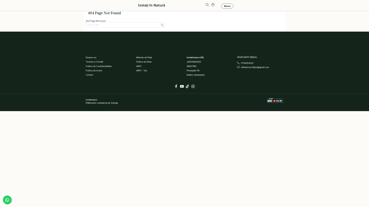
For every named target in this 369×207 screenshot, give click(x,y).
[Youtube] (181, 86)
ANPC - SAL (141, 70)
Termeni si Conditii (94, 62)
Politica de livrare (94, 70)
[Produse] (227, 6)
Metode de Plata (144, 57)
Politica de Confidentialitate (99, 66)
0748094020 (247, 63)
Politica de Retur (144, 62)
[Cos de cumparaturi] (212, 5)
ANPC (139, 66)
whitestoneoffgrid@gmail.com (254, 67)
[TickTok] (187, 86)
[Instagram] (192, 86)
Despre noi (91, 57)
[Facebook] (176, 86)
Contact (89, 75)
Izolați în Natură (151, 5)
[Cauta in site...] (207, 5)
